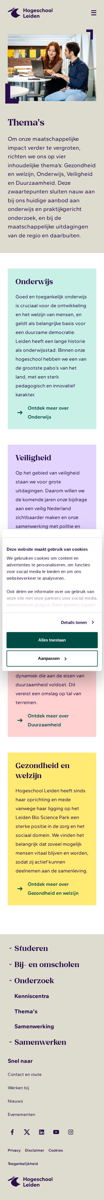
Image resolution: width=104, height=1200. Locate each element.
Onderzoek (34, 980)
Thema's (25, 1011)
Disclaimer (34, 1150)
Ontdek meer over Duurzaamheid (48, 720)
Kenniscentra (31, 995)
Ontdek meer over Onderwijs (48, 412)
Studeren (31, 948)
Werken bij (18, 1087)
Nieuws (15, 1101)
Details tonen (74, 622)
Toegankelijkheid (23, 1163)
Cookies (56, 1150)
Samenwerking (34, 1026)
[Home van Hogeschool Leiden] (46, 13)
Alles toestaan (52, 640)
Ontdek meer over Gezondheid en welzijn (53, 888)
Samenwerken (40, 1042)
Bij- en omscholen (46, 964)
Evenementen (21, 1114)
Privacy (14, 1150)
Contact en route (25, 1074)
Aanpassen (49, 658)
